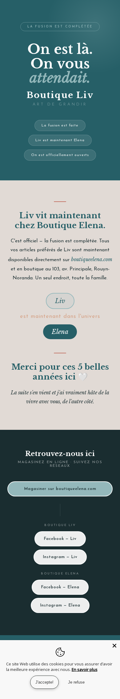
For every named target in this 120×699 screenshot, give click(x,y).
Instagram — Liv (60, 557)
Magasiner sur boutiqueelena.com (60, 489)
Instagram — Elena (60, 605)
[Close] (114, 646)
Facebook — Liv (60, 539)
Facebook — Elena (60, 587)
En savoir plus (85, 669)
